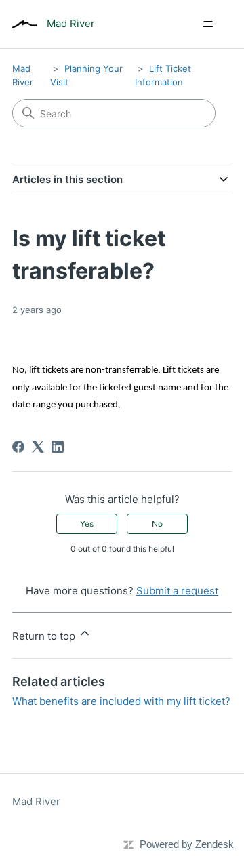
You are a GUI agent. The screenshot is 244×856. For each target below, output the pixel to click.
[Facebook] (18, 447)
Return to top (45, 636)
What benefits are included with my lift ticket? (121, 701)
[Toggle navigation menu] (208, 24)
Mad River (36, 801)
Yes (87, 523)
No (157, 523)
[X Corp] (38, 447)
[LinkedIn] (58, 447)
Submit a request (177, 590)
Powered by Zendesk (187, 844)
